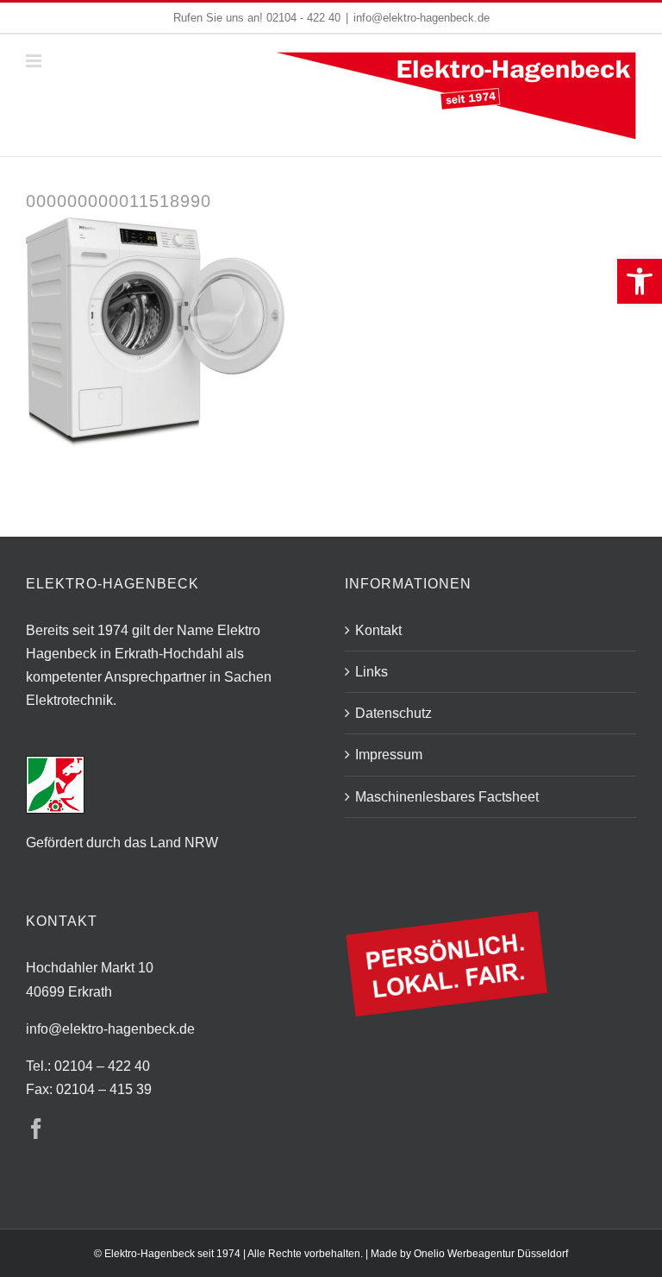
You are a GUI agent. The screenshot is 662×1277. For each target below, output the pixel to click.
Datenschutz (393, 713)
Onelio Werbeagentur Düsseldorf (491, 1254)
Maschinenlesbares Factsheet (447, 796)
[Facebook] (36, 1128)
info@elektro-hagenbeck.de (421, 17)
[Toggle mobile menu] (35, 61)
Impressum (388, 754)
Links (371, 671)
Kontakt (378, 630)
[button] (639, 281)
